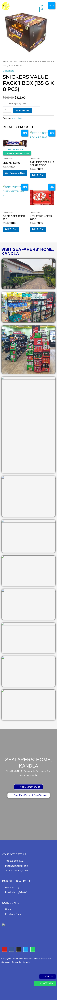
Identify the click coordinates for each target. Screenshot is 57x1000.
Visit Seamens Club (15, 173)
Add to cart (22, 110)
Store (12, 61)
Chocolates (21, 61)
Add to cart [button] (38, 175)
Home (5, 61)
